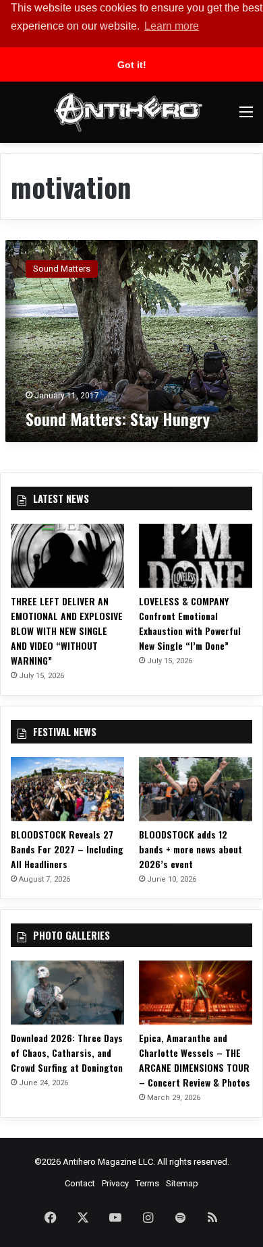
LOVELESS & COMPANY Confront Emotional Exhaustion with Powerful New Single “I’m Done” (190, 623)
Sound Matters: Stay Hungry (118, 418)
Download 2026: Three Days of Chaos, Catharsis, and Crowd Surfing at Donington (67, 1052)
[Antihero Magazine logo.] (128, 112)
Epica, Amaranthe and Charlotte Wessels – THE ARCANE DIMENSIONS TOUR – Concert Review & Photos (194, 1060)
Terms (147, 1183)
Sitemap (182, 1183)
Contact (80, 1183)
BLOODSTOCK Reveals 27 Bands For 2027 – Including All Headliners (67, 849)
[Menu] (246, 117)
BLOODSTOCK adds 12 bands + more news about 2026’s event (190, 849)
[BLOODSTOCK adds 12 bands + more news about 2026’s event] (195, 789)
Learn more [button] (171, 26)
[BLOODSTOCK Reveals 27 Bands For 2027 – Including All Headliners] (67, 789)
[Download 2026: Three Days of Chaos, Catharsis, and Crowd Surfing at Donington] (67, 993)
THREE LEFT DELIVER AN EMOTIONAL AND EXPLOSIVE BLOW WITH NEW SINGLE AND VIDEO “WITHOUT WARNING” (67, 630)
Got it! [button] (131, 64)
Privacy (115, 1183)
